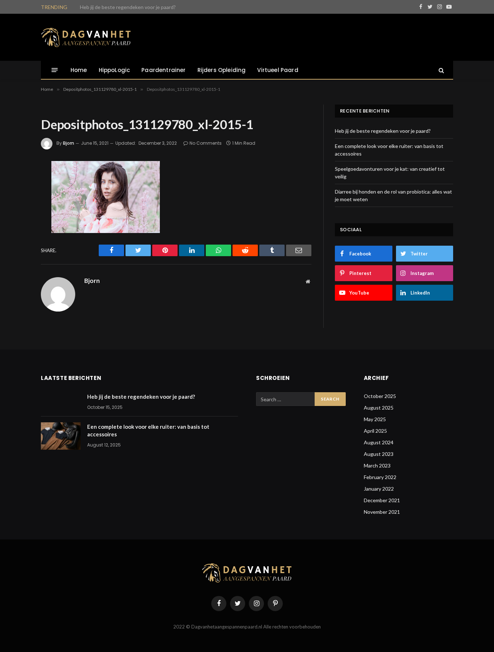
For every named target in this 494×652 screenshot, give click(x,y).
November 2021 (382, 512)
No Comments (205, 143)
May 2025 (375, 419)
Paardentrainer (163, 70)
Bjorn (68, 143)
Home (79, 70)
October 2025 (380, 396)
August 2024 (378, 442)
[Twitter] (16, 205)
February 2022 (380, 477)
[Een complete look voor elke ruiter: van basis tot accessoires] (61, 436)
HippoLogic (114, 70)
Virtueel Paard (277, 70)
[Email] (16, 262)
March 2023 (377, 465)
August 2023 (378, 454)
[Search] (440, 70)
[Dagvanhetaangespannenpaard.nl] (86, 37)
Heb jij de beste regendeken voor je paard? (383, 131)
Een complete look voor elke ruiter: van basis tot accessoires (148, 7)
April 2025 (375, 431)
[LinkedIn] (16, 224)
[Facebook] (16, 186)
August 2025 (378, 408)
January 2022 (379, 489)
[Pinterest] (16, 243)
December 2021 (382, 500)
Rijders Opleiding (221, 70)
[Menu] (55, 70)
